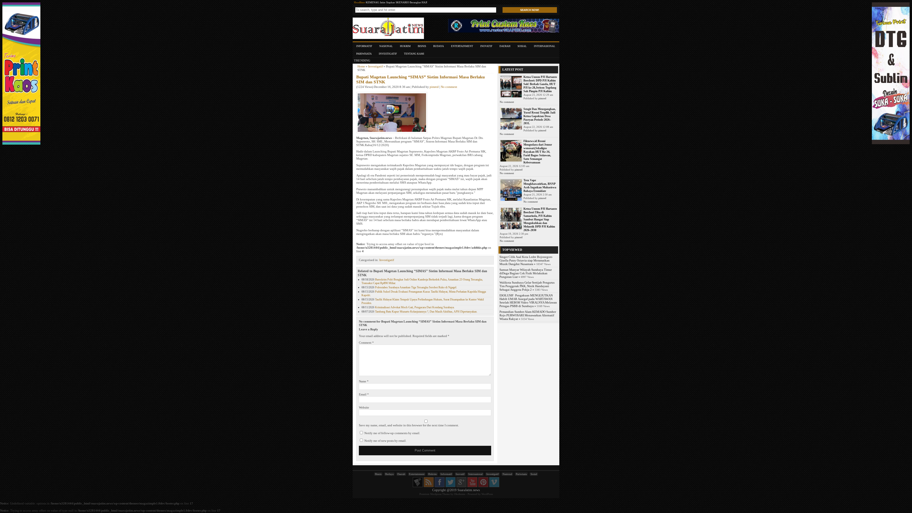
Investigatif (388, 53)
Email (364, 394)
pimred (434, 87)
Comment (366, 342)
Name (364, 381)
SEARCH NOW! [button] (529, 10)
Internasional (544, 46)
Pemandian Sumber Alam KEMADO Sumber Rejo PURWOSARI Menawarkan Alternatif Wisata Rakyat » (527, 315)
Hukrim (405, 46)
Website (364, 407)
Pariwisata (364, 53)
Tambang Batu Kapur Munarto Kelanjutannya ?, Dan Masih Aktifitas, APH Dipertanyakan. (426, 311)
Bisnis (422, 46)
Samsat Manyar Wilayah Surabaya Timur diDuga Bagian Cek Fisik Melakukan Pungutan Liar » (525, 273)
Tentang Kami (414, 53)
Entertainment (462, 46)
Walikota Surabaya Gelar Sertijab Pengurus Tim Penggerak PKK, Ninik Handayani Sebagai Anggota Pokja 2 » (527, 286)
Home (361, 66)
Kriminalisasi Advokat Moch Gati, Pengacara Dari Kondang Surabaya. (415, 307)
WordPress (487, 494)
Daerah (504, 46)
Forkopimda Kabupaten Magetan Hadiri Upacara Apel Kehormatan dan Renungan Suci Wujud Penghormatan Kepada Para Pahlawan (439, 2)
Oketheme (459, 494)
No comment (449, 87)
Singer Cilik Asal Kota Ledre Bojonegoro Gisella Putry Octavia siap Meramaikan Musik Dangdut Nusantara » (525, 260)
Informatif (364, 46)
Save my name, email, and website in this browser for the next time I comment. (409, 425)
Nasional (386, 46)
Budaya (438, 46)
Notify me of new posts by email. (385, 440)
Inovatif (486, 46)
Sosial (522, 46)
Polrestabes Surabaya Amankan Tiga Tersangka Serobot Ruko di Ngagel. (416, 287)
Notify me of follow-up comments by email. (392, 433)
